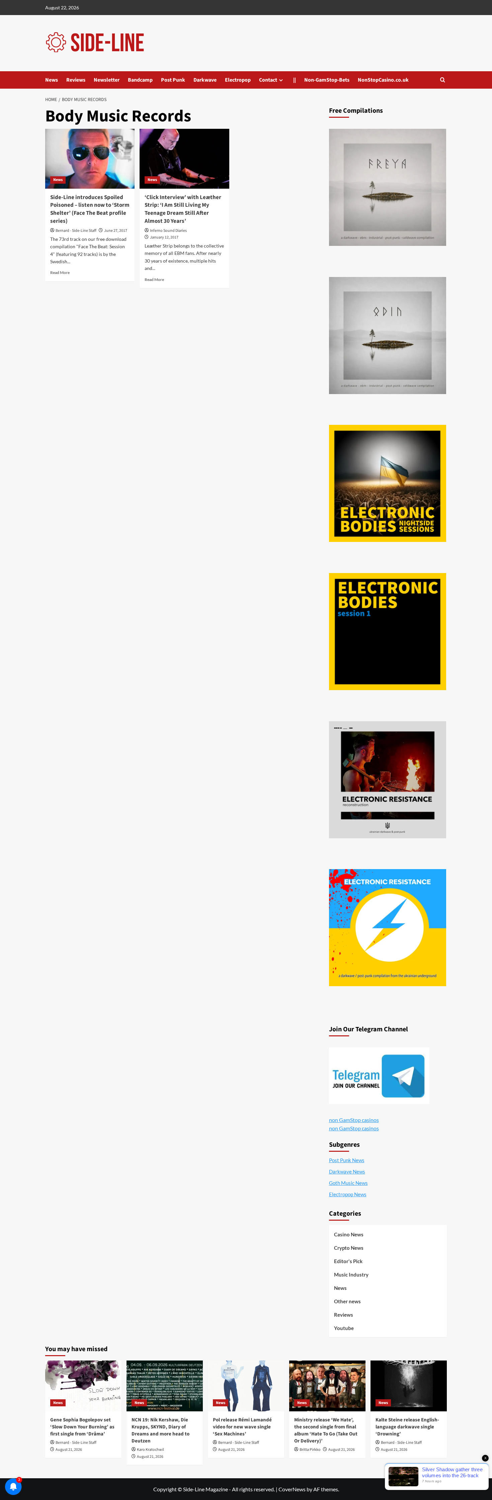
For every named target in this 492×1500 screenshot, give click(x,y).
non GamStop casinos (354, 1120)
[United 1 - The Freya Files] (387, 187)
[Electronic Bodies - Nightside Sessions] (387, 483)
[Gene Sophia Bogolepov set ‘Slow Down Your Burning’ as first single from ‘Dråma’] (83, 1386)
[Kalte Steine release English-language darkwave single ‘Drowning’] (409, 1386)
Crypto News (348, 1248)
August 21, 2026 (69, 1449)
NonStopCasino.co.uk (383, 80)
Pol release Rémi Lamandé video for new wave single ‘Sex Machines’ (242, 1426)
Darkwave (205, 80)
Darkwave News (347, 1171)
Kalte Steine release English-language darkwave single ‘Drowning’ (407, 1426)
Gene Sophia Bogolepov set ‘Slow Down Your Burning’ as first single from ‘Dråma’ (82, 1426)
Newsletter (106, 80)
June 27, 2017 (115, 230)
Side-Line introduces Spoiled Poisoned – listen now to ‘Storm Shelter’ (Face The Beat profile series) (90, 209)
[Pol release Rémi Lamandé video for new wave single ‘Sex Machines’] (246, 1386)
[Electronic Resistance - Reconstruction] (387, 779)
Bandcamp (140, 80)
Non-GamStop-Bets (326, 80)
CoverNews (292, 1489)
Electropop (238, 80)
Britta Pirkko (310, 1449)
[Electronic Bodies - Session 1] (387, 631)
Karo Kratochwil (150, 1449)
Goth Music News (348, 1183)
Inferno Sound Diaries (168, 230)
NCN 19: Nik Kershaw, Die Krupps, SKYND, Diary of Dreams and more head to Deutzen (160, 1430)
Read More (60, 272)
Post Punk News (346, 1160)
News (51, 80)
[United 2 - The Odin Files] (387, 335)
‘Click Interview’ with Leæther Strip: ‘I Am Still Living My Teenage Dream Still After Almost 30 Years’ (183, 209)
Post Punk (173, 80)
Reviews (75, 80)
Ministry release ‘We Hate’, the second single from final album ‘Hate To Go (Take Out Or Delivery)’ (325, 1430)
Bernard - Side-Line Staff (76, 230)
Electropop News (347, 1194)
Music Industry (351, 1275)
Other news (347, 1301)
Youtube (344, 1328)
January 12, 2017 (164, 237)
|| (294, 80)
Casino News (348, 1234)
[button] (442, 80)
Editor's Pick (348, 1261)
